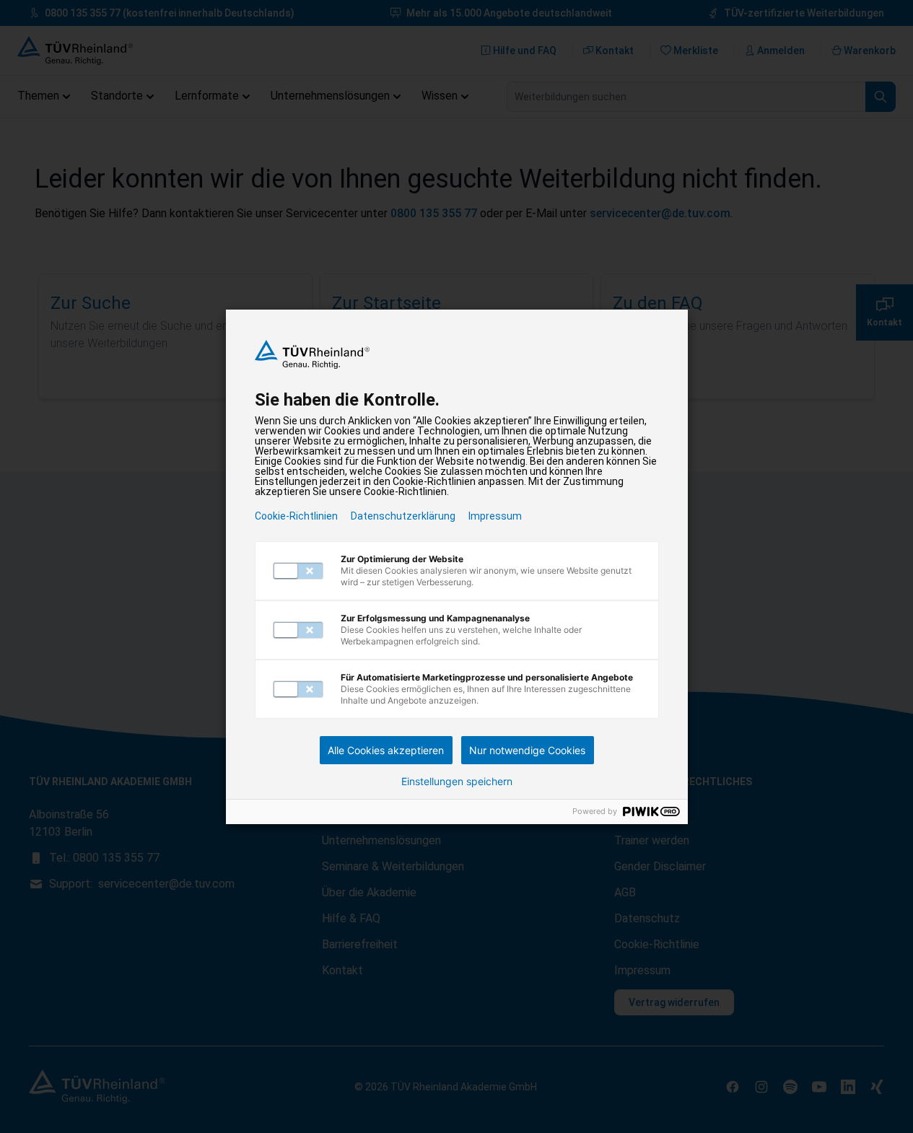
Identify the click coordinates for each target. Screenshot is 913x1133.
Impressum (495, 516)
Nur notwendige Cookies (527, 750)
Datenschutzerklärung (403, 516)
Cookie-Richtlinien (296, 516)
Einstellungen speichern (456, 781)
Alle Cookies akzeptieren (386, 750)
